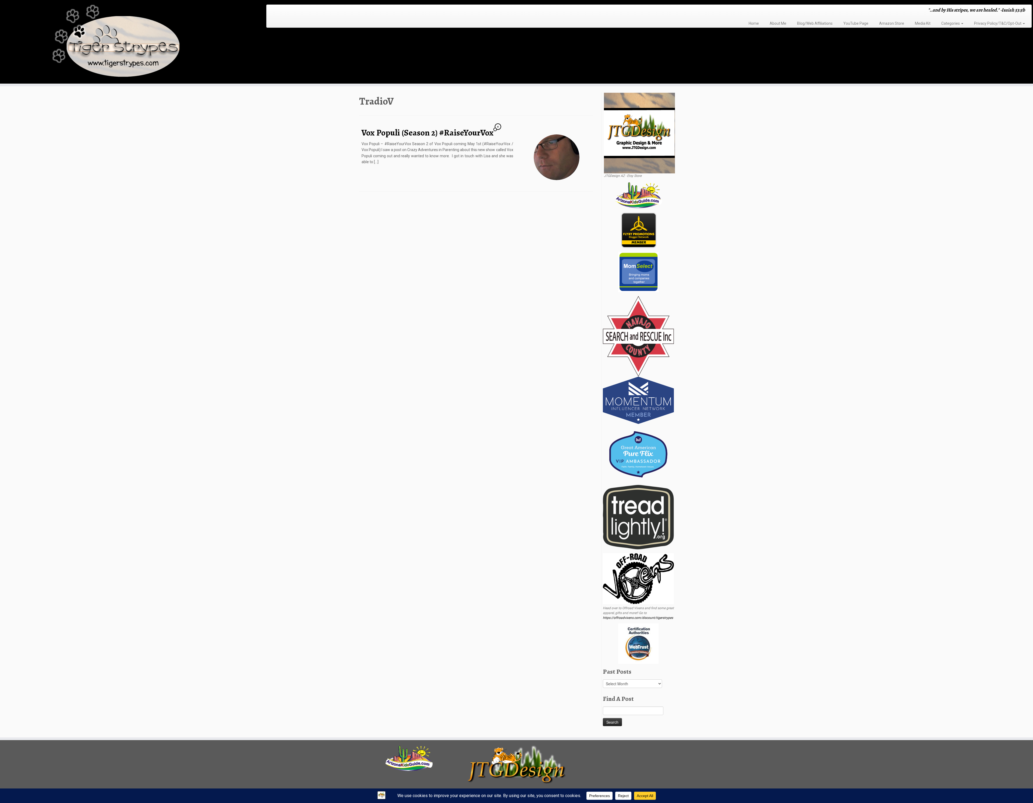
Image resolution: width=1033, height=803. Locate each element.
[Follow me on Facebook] (282, 10)
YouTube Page (855, 23)
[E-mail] (275, 10)
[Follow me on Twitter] (279, 10)
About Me (778, 23)
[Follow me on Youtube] (293, 10)
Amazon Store (891, 23)
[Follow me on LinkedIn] (300, 10)
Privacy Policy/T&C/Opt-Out (998, 23)
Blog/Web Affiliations (815, 23)
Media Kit (923, 23)
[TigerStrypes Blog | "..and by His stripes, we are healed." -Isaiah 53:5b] (119, 42)
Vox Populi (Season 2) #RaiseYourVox (428, 132)
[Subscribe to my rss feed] (272, 10)
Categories (951, 23)
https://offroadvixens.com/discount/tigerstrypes (638, 618)
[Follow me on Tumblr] (289, 10)
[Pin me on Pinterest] (296, 10)
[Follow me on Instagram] (286, 10)
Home (754, 23)
